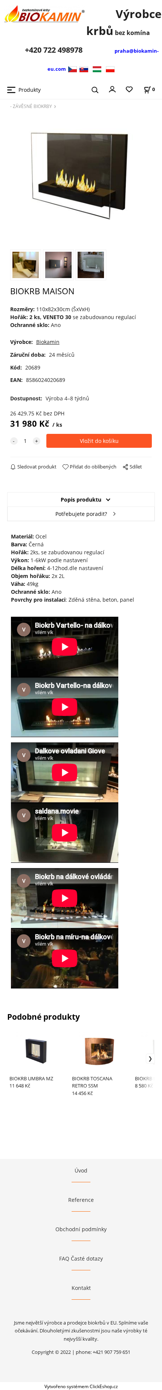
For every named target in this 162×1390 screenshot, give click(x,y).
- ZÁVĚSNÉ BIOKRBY (31, 106)
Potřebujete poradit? (81, 513)
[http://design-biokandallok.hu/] (97, 68)
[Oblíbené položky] (129, 89)
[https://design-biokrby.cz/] (73, 68)
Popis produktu (81, 499)
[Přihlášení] (112, 88)
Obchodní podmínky (81, 1229)
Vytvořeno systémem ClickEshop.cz (81, 1386)
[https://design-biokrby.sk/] (83, 68)
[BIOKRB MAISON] (81, 178)
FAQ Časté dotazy (81, 1258)
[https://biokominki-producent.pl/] (110, 68)
